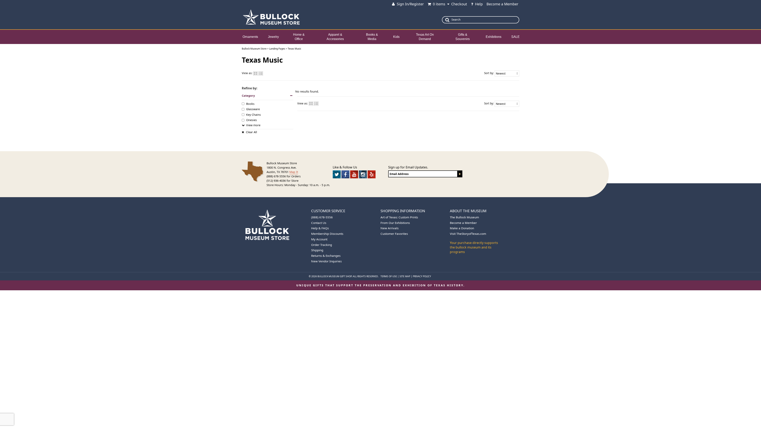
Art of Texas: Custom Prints (399, 217)
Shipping (317, 250)
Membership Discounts (327, 234)
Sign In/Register (410, 4)
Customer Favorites (394, 234)
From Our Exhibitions (395, 223)
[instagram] (363, 174)
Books (250, 104)
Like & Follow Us (345, 167)
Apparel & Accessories (335, 37)
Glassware (253, 109)
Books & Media (372, 37)
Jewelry (273, 36)
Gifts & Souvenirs (462, 37)
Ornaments (250, 36)
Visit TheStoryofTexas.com (468, 234)
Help (479, 4)
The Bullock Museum (464, 217)
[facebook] (345, 174)
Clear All (251, 132)
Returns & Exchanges (325, 256)
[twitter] (337, 174)
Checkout (459, 4)
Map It (293, 172)
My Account (319, 239)
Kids (396, 36)
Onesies (251, 120)
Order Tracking (321, 245)
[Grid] (255, 73)
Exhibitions (493, 36)
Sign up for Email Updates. (408, 167)
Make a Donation (462, 228)
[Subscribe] (460, 173)
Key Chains (253, 114)
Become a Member (502, 4)
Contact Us (318, 223)
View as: (247, 73)
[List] (260, 73)
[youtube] (354, 174)
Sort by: (489, 73)
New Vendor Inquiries (326, 261)
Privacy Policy (422, 276)
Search (456, 19)
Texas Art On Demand (425, 37)
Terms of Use (388, 276)
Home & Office (299, 37)
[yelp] (372, 174)
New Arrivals (389, 228)
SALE (515, 36)
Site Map (405, 276)
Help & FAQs (320, 228)
